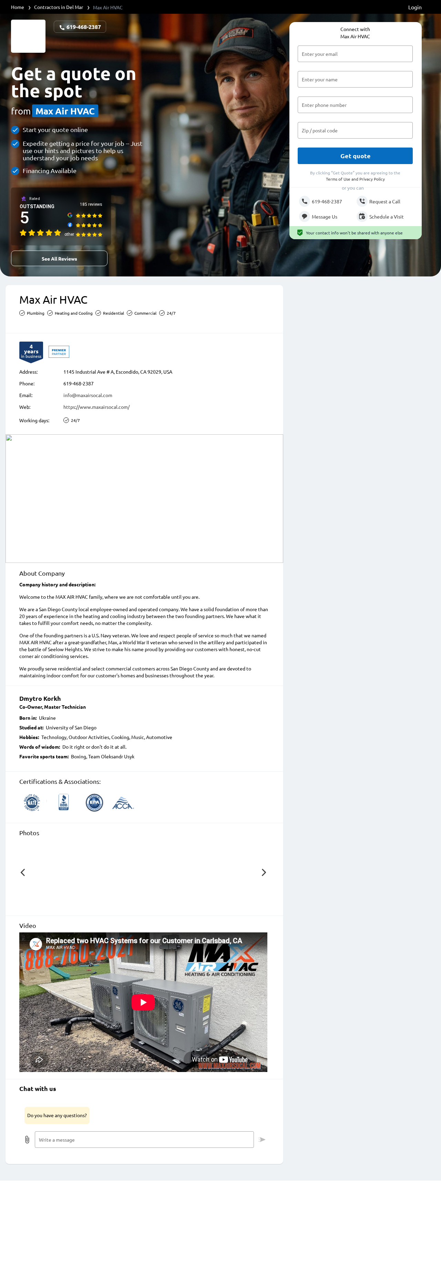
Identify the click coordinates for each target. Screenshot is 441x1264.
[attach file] (27, 1139)
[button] (22, 872)
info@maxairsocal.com (87, 395)
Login (415, 6)
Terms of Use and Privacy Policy (355, 179)
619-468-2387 (83, 26)
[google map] (144, 498)
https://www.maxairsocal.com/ (96, 407)
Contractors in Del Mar (58, 7)
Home (17, 7)
